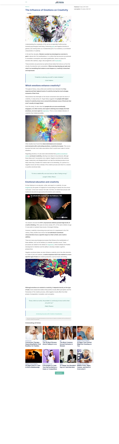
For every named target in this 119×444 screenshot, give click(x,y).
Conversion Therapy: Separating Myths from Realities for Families (33, 344)
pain (53, 46)
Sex (61, 340)
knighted (28, 187)
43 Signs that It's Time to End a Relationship (32, 366)
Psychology (28, 340)
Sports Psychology (47, 364)
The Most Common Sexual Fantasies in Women (66, 344)
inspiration (45, 111)
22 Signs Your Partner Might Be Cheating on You (84, 344)
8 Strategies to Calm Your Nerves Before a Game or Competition (50, 367)
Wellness (27, 6)
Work (61, 364)
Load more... (59, 373)
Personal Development (83, 364)
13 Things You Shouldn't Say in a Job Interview (68, 366)
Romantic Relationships (83, 340)
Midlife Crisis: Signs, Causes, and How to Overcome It (84, 367)
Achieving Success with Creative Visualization (49, 314)
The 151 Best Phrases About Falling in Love (50, 343)
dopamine (51, 244)
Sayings (45, 340)
